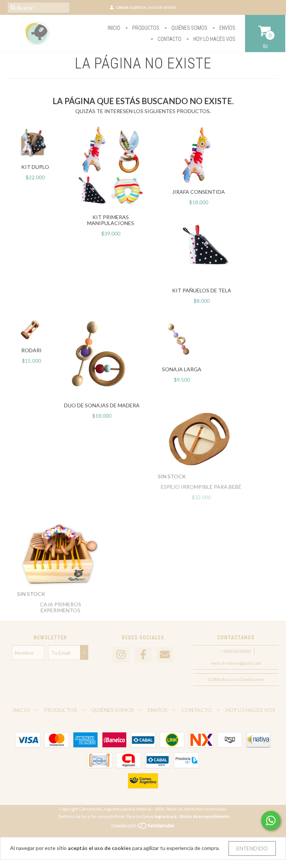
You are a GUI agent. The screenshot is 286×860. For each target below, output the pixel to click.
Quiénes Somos (188, 28)
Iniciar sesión (162, 7)
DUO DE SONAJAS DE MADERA (102, 405)
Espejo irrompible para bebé (201, 487)
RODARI (31, 350)
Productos (145, 28)
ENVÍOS (226, 28)
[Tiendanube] (143, 827)
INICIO (114, 28)
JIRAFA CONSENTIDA (198, 192)
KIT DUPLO (35, 167)
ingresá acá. (166, 816)
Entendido (252, 848)
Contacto (168, 39)
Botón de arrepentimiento (205, 816)
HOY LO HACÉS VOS (213, 39)
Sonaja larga (181, 369)
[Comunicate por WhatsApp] (270, 820)
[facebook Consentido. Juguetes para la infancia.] (143, 655)
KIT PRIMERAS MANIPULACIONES (110, 220)
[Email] (165, 655)
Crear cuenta (131, 7)
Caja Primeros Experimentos (60, 607)
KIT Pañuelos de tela (201, 290)
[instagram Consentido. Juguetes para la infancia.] (121, 655)
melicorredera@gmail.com (236, 663)
